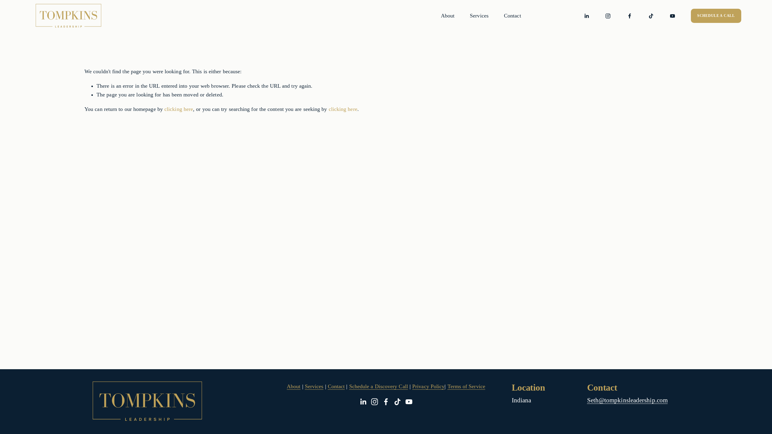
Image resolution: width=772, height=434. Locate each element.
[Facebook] (630, 16)
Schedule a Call (716, 16)
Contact (512, 16)
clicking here (178, 109)
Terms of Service (466, 386)
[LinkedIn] (587, 16)
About (447, 16)
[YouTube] (672, 16)
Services (479, 16)
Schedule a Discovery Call (378, 386)
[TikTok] (651, 16)
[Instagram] (608, 16)
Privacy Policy (428, 386)
